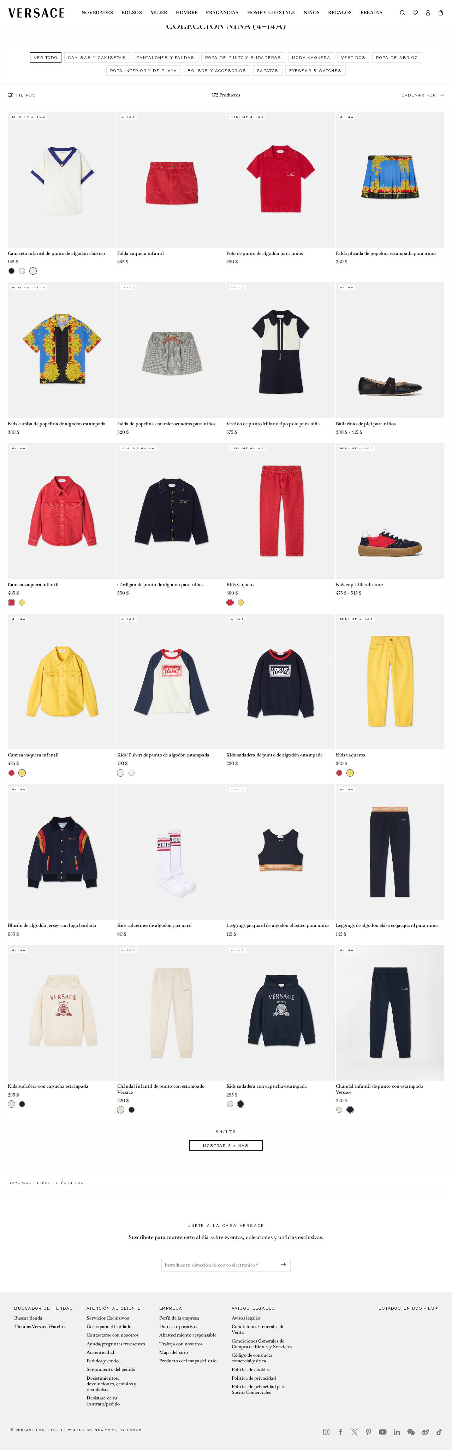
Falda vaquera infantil (140, 253)
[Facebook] (340, 1432)
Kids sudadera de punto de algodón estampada (274, 755)
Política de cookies (250, 1370)
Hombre (187, 13)
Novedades (97, 13)
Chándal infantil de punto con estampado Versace (161, 1089)
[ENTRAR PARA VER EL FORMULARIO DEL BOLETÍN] (285, 1265)
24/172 (226, 1131)
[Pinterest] (368, 1432)
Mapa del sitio (173, 1352)
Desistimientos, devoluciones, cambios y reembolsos (111, 1384)
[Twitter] (354, 1432)
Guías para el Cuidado (109, 1326)
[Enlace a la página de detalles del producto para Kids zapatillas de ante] (390, 511)
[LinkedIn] (397, 1432)
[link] (19, 1183)
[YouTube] (383, 1432)
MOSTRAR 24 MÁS (226, 1145)
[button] (441, 13)
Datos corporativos (178, 1326)
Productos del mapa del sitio (187, 1361)
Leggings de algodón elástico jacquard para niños (387, 925)
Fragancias (222, 13)
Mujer (158, 13)
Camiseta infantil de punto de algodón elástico (56, 253)
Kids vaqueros (241, 584)
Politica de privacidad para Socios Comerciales (258, 1389)
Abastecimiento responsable (187, 1335)
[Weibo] (425, 1432)
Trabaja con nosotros (180, 1344)
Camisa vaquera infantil (33, 584)
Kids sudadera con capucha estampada (48, 1086)
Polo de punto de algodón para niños (264, 253)
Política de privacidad (254, 1378)
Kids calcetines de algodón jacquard (154, 925)
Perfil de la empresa (179, 1318)
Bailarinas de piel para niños (366, 424)
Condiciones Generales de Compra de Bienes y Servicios (262, 1344)
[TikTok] (439, 1432)
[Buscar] (402, 13)
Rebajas (371, 13)
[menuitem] (97, 13)
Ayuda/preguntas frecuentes (116, 1344)
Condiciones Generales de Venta (258, 1329)
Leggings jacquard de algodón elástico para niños (277, 925)
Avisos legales (246, 1318)
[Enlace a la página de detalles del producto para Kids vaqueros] (280, 511)
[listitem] (45, 57)
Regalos (340, 13)
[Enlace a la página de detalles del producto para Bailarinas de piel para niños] (390, 350)
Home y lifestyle (271, 13)
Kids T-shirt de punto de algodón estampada (163, 755)
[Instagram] (326, 1432)
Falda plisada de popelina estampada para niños (386, 253)
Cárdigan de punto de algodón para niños (160, 584)
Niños (312, 13)
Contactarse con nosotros (112, 1335)
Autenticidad (100, 1352)
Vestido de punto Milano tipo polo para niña (273, 424)
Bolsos (131, 13)
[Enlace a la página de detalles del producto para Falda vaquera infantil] (171, 179)
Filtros (26, 95)
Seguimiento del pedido (111, 1369)
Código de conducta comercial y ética (252, 1358)
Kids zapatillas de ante (359, 584)
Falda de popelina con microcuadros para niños (166, 424)
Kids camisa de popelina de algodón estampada (57, 424)
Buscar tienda (28, 1318)
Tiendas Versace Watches (40, 1326)
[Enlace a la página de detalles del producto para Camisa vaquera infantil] (62, 511)
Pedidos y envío (103, 1361)
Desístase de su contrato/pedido (103, 1401)
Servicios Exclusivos (108, 1318)
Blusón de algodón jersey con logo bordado (52, 925)
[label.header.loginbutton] (428, 13)
